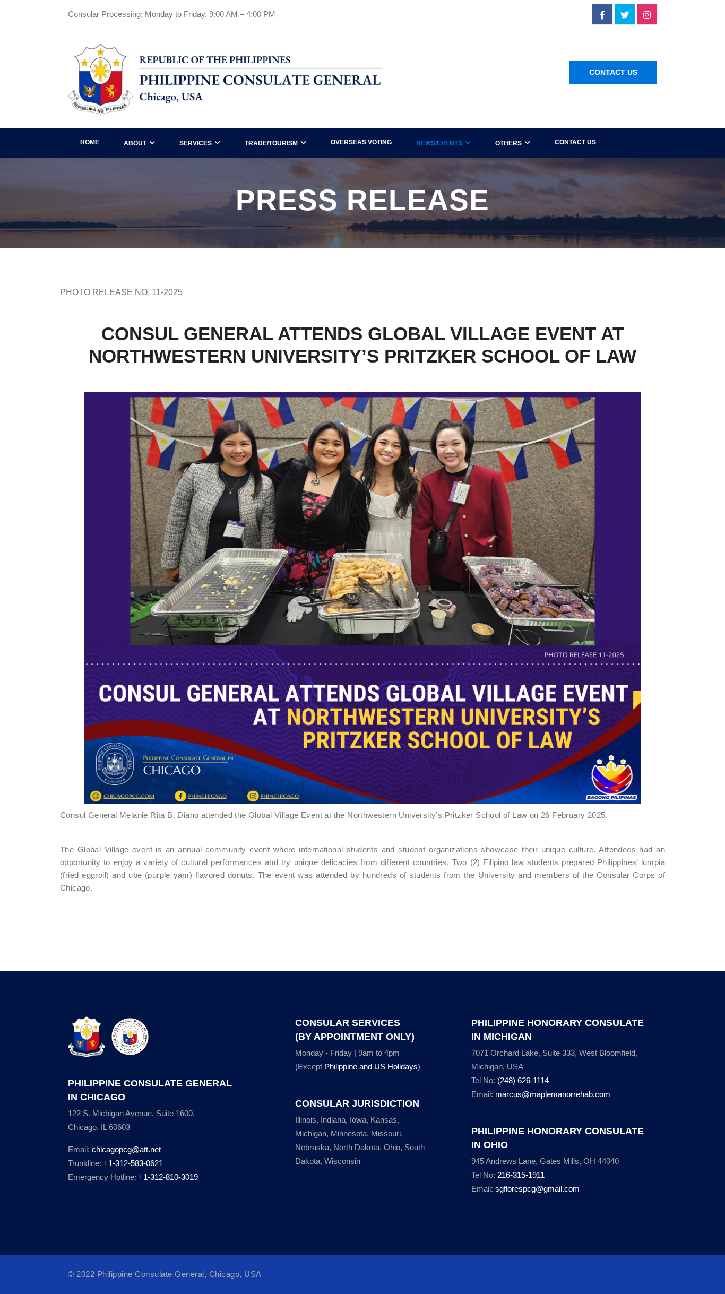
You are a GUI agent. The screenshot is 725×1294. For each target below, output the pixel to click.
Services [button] (195, 143)
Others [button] (508, 143)
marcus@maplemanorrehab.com (552, 1094)
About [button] (135, 143)
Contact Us (613, 72)
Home (89, 142)
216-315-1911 (521, 1174)
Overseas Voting (361, 142)
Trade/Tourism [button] (271, 143)
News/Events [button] (439, 143)
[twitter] (625, 15)
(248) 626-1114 (523, 1080)
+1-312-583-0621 (133, 1163)
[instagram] (647, 15)
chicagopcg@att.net (126, 1149)
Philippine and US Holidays (371, 1066)
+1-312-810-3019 (168, 1176)
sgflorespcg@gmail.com (537, 1188)
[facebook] (602, 15)
